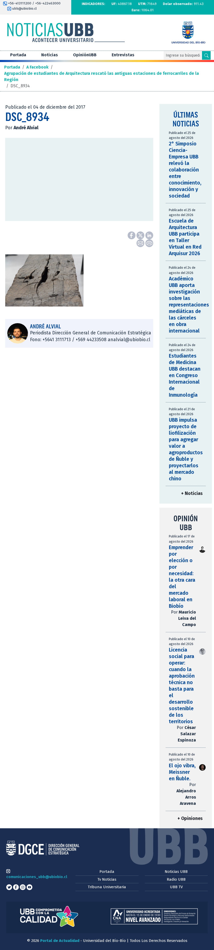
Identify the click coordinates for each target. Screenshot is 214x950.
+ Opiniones (190, 818)
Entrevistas (123, 54)
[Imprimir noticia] (149, 242)
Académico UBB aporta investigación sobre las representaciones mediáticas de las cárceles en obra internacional (189, 305)
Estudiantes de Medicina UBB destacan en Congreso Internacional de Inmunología (184, 375)
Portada (18, 54)
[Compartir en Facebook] (132, 234)
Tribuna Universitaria (107, 887)
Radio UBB (176, 879)
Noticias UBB (176, 871)
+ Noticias (192, 493)
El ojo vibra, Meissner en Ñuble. (182, 772)
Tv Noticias (106, 879)
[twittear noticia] (140, 234)
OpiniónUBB (85, 54)
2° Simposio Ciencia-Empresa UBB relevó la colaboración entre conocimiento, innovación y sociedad (185, 170)
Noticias (49, 54)
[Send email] (140, 242)
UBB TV (176, 887)
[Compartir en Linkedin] (149, 234)
